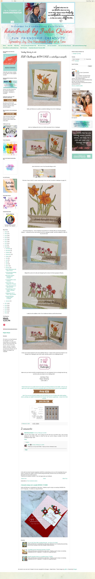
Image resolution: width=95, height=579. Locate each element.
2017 (6, 303)
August (7, 256)
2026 (6, 231)
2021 (6, 241)
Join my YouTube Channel (64, 45)
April (7, 263)
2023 (6, 237)
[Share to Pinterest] (38, 423)
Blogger (75, 569)
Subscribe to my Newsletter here (10, 47)
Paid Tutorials (23, 47)
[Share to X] (35, 423)
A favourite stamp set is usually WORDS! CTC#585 (34, 485)
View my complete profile (77, 85)
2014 (6, 309)
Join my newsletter (51, 45)
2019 (6, 245)
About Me (10, 45)
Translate (77, 60)
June (7, 260)
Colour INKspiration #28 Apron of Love (10, 270)
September (8, 254)
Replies (27, 442)
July (7, 258)
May (7, 262)
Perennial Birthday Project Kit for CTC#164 (9, 297)
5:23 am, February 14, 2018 (40, 432)
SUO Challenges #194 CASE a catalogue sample (10, 290)
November (8, 250)
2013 (6, 311)
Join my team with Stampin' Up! (28, 45)
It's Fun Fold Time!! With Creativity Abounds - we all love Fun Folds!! (43, 542)
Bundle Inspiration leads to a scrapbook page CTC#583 (40, 556)
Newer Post (23, 478)
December (8, 248)
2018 (6, 247)
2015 (6, 307)
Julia (29, 444)
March (7, 265)
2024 (6, 235)
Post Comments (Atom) (32, 480)
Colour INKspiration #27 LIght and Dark (10, 286)
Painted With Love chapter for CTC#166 (10, 283)
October (8, 252)
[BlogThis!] (34, 423)
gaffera (65, 569)
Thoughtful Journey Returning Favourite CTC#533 (39, 549)
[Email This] (33, 423)
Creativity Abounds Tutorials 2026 (37, 47)
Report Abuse (6, 332)
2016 (6, 305)
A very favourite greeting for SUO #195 (10, 273)
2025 (6, 233)
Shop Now (16, 45)
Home (4, 45)
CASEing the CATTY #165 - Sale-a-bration (10, 294)
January (8, 301)
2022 (6, 239)
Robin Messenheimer (29, 432)
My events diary (41, 45)
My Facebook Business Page (80, 45)
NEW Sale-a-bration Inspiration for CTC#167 (9, 276)
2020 (6, 243)
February (8, 267)
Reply (25, 439)
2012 (6, 312)
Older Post (65, 478)
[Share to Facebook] (37, 423)
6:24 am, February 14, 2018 (38, 444)
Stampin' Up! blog (77, 53)
